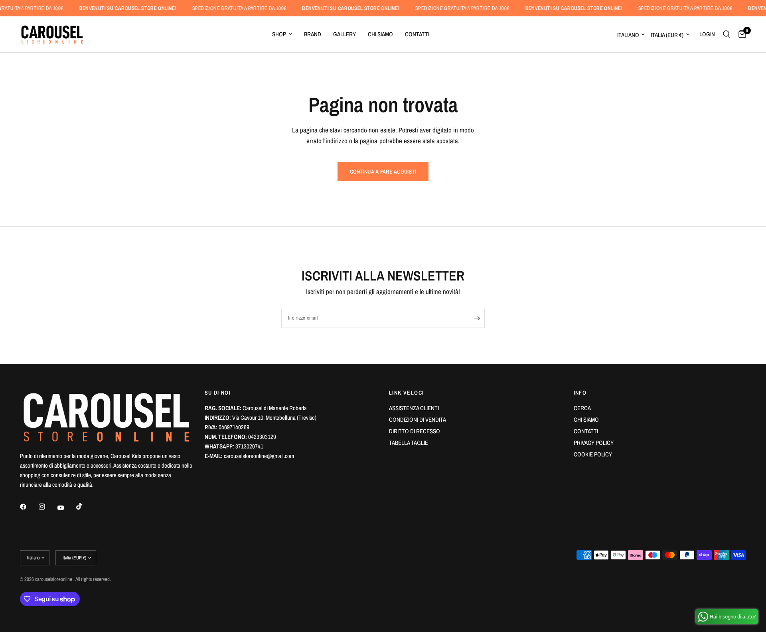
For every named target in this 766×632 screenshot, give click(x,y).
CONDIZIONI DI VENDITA (417, 419)
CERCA (582, 408)
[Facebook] (29, 506)
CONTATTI (417, 34)
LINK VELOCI (406, 392)
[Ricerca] (726, 34)
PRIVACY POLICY (594, 442)
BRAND (312, 34)
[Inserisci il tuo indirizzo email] (477, 318)
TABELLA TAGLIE (408, 442)
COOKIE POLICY (593, 454)
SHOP (279, 34)
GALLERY (344, 34)
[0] (740, 34)
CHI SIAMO (380, 34)
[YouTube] (66, 507)
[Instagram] (47, 506)
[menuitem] (282, 34)
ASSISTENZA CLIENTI (414, 408)
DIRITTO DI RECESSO (414, 431)
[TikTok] (85, 506)
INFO (580, 392)
